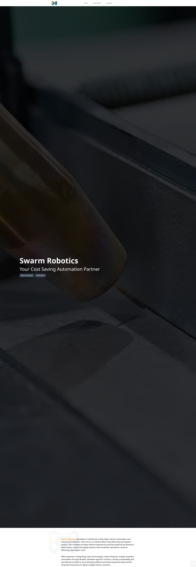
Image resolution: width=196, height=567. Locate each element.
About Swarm (97, 3)
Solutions (109, 3)
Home (86, 3)
